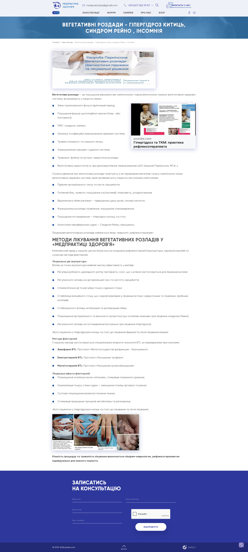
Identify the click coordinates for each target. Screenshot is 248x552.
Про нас (146, 12)
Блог (162, 12)
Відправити (151, 526)
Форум (111, 12)
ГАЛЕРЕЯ (128, 12)
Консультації (91, 12)
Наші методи (67, 42)
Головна (56, 42)
